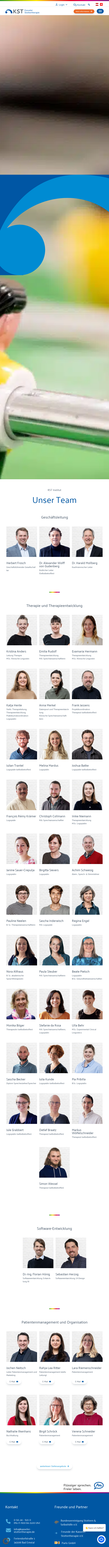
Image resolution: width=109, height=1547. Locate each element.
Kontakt (81, 4)
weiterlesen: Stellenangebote (53, 1466)
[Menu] (100, 11)
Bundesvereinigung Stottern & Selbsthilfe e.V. (78, 1522)
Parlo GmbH (69, 1542)
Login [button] (61, 4)
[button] (89, 5)
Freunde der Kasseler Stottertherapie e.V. (73, 1533)
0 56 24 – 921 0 (22, 1519)
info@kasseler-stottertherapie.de (24, 1530)
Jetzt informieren (82, 11)
